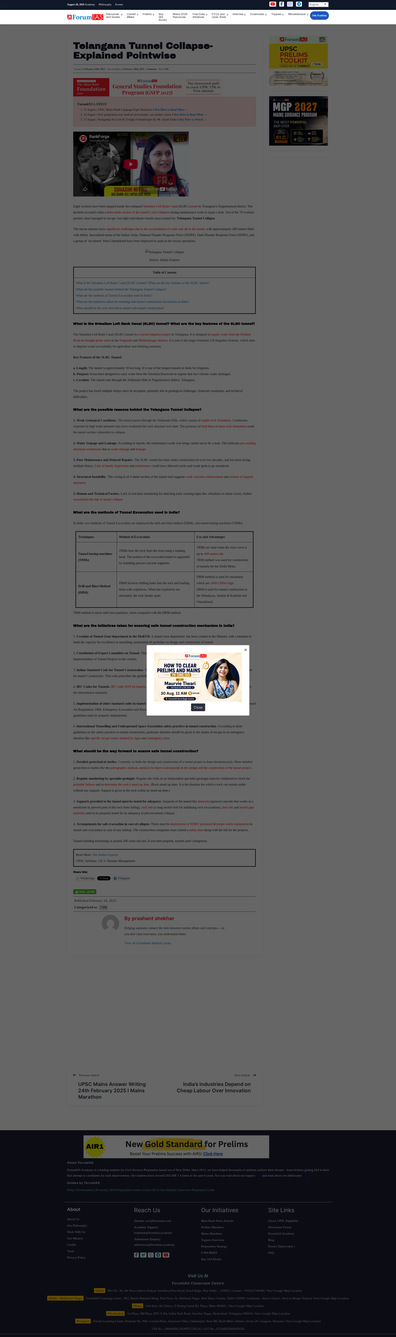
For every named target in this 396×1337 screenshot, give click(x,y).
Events (119, 4)
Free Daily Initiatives (199, 16)
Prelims (147, 14)
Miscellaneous (297, 14)
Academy (90, 4)
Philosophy (105, 4)
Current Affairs (131, 16)
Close (198, 707)
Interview (238, 14)
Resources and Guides (113, 16)
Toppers (276, 14)
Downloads (257, 14)
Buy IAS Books (163, 17)
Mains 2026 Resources (180, 16)
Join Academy (319, 15)
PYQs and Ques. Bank (219, 16)
